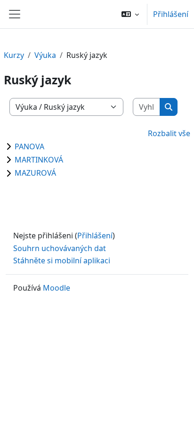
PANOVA (29, 146)
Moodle (56, 288)
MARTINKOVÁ (39, 160)
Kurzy (14, 55)
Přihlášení (170, 14)
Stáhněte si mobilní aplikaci (61, 260)
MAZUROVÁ (35, 173)
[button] (130, 14)
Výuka (45, 55)
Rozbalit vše (169, 133)
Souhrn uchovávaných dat (59, 248)
